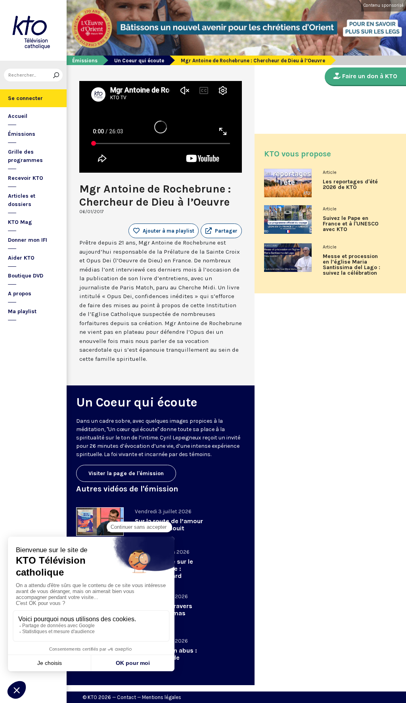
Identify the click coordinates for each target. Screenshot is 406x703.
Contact (126, 697)
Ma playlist (22, 311)
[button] (221, 231)
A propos (19, 293)
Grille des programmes (25, 156)
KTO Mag (20, 222)
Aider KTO (21, 257)
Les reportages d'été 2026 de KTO (350, 184)
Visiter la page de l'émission (126, 473)
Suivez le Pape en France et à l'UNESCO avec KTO (351, 224)
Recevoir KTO (25, 178)
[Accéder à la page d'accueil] (33, 30)
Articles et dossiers (21, 200)
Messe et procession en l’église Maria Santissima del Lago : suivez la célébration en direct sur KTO (351, 267)
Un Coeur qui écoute (139, 61)
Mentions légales (161, 697)
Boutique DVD (25, 275)
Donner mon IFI (27, 240)
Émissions (21, 134)
